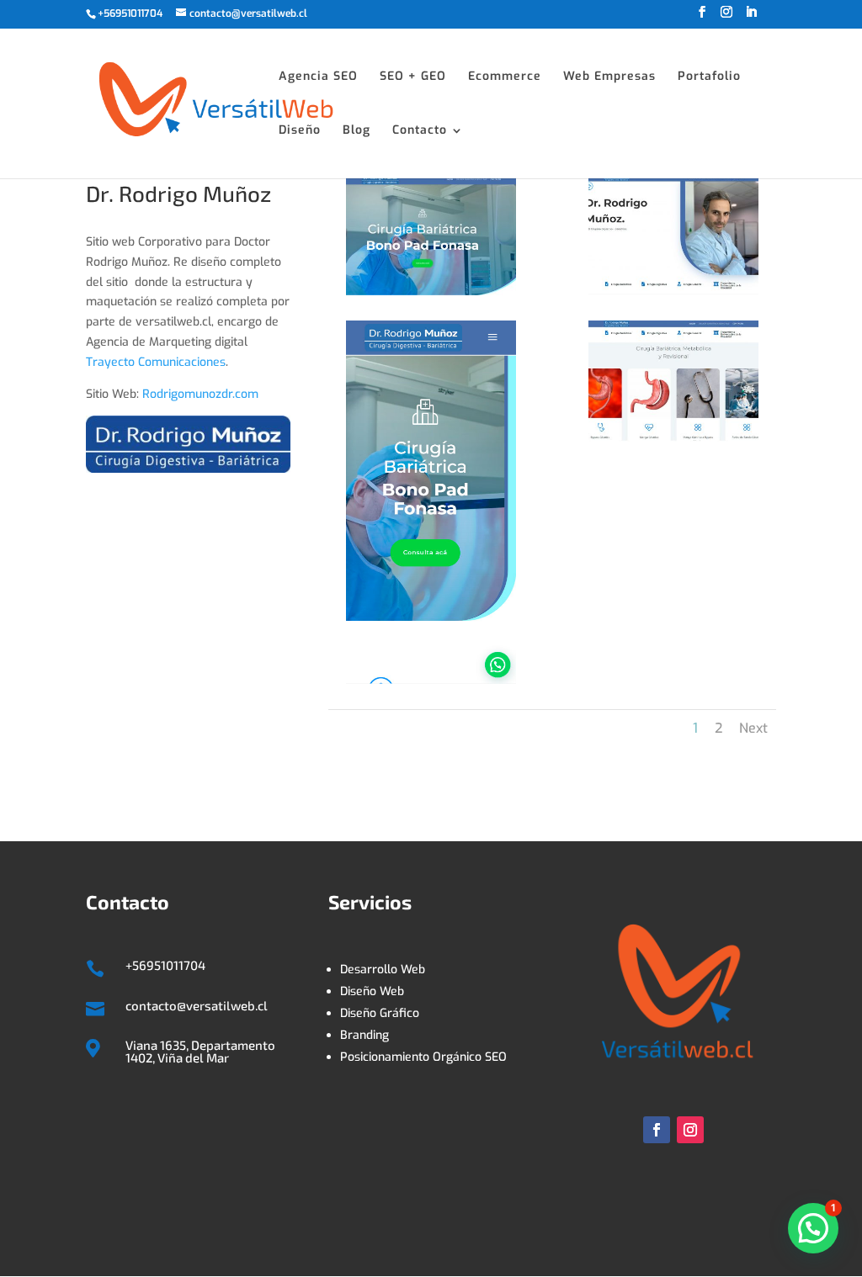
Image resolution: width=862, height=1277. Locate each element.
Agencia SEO (318, 77)
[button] (813, 1228)
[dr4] (673, 441)
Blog (356, 131)
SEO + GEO (413, 77)
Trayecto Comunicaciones (156, 362)
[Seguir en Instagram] (690, 1129)
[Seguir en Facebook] (656, 1129)
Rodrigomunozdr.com (200, 394)
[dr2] (673, 295)
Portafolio (709, 77)
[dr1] (431, 295)
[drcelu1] (431, 683)
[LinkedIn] (751, 17)
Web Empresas (609, 77)
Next (753, 728)
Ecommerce (504, 77)
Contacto (419, 131)
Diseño (300, 131)
